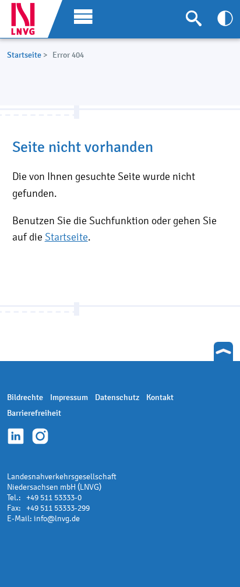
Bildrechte (25, 397)
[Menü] (81, 15)
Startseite (24, 55)
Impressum (69, 397)
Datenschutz (117, 397)
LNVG (27, 19)
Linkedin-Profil (15, 436)
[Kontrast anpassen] (225, 18)
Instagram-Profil (40, 436)
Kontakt (160, 397)
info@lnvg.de (57, 519)
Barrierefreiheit (34, 413)
